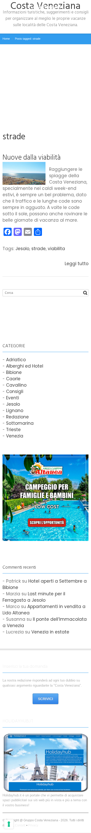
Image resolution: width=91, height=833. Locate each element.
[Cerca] (85, 293)
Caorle (13, 379)
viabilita (56, 249)
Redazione (17, 417)
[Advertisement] (45, 82)
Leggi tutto (76, 264)
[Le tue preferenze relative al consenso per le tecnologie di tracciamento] (9, 824)
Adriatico (16, 360)
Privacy (33, 825)
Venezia (14, 436)
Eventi (12, 398)
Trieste (13, 430)
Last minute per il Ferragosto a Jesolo (34, 597)
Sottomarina (20, 423)
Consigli (14, 391)
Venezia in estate (50, 632)
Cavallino (16, 385)
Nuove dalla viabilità (32, 157)
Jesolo (22, 249)
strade (38, 249)
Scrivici (45, 699)
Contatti (20, 825)
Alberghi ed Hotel (24, 366)
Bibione (14, 372)
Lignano (14, 410)
